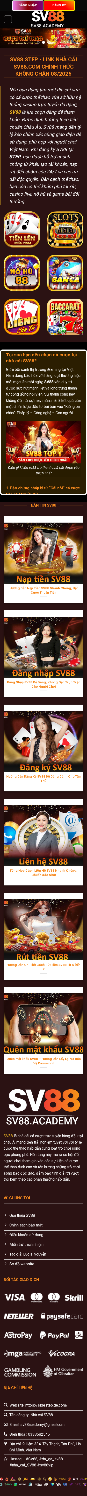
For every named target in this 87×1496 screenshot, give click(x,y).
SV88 (15, 112)
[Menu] (8, 19)
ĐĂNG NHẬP (27, 5)
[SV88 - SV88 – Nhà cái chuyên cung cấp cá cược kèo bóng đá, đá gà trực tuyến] (48, 19)
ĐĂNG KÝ (59, 5)
